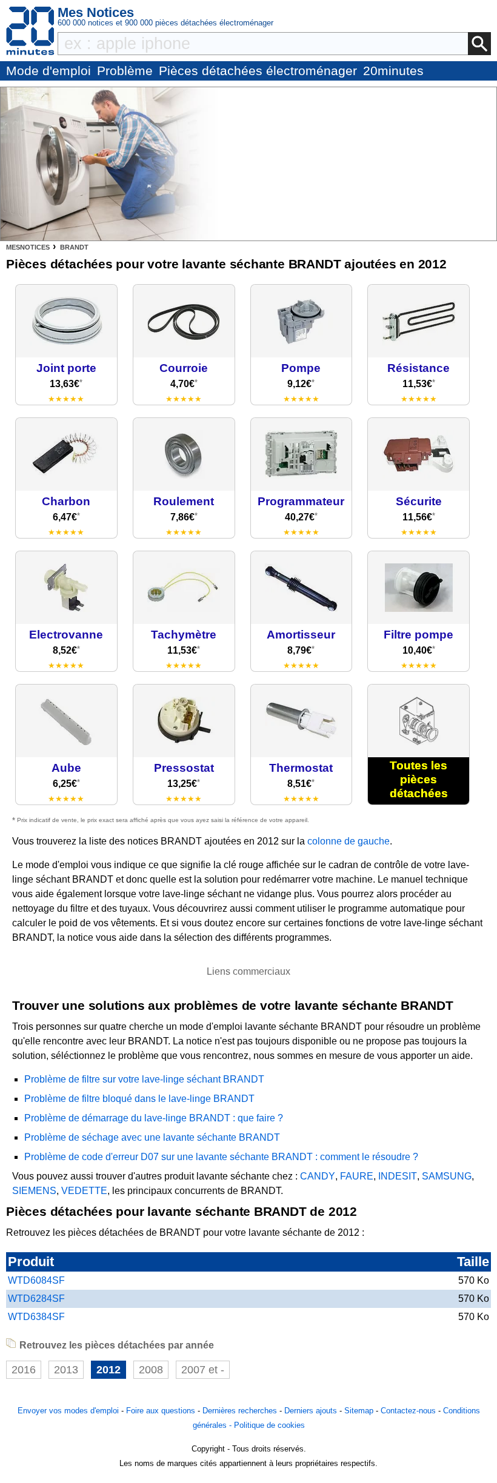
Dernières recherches (239, 1410)
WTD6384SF (36, 1317)
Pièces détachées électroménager (258, 71)
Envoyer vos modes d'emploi (68, 1410)
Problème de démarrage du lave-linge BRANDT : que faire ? (153, 1118)
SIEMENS (34, 1191)
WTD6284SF (36, 1298)
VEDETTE (84, 1191)
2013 (66, 1370)
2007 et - (202, 1370)
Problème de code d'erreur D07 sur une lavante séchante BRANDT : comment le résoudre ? (221, 1157)
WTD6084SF (36, 1280)
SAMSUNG (447, 1176)
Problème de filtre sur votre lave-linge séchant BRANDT (144, 1079)
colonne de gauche (348, 841)
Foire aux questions (160, 1410)
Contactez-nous (408, 1410)
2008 (151, 1370)
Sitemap (358, 1410)
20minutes (393, 71)
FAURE (356, 1176)
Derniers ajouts (310, 1410)
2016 (24, 1370)
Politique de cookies (269, 1425)
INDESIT (397, 1176)
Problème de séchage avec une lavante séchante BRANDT (152, 1137)
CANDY (317, 1176)
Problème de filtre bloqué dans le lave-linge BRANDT (139, 1098)
